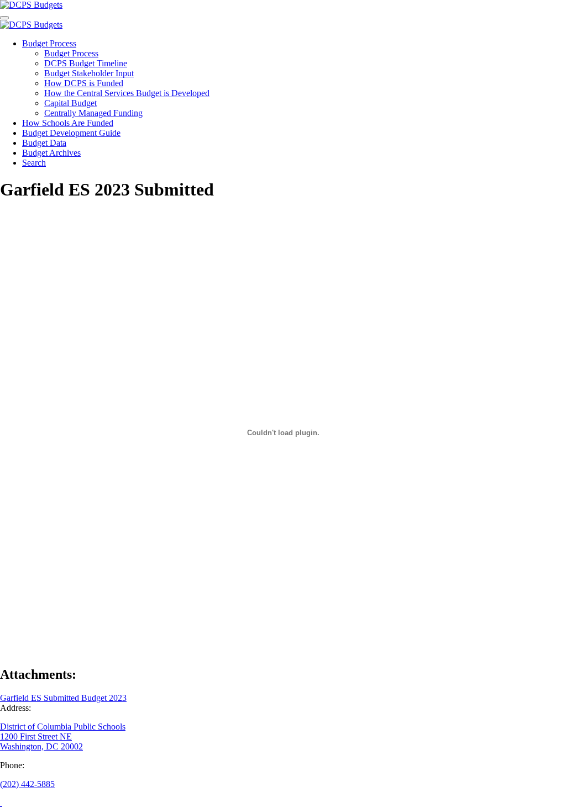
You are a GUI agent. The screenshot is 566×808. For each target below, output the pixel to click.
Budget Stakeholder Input (89, 73)
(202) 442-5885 (27, 784)
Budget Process (49, 43)
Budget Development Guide (71, 133)
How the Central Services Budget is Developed (126, 93)
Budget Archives (51, 152)
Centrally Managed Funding (93, 113)
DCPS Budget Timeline (85, 63)
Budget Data (44, 142)
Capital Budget (70, 103)
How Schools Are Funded (67, 123)
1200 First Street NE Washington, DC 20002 (41, 741)
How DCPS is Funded (83, 83)
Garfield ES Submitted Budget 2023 (63, 698)
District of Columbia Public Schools (62, 726)
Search (34, 162)
